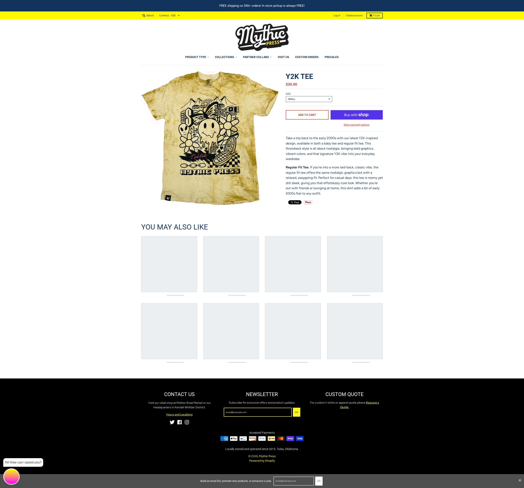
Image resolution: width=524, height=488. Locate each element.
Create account (354, 15)
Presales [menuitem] (332, 57)
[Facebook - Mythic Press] (179, 422)
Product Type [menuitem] (195, 57)
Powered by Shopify (262, 460)
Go (319, 481)
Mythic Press (267, 456)
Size (288, 94)
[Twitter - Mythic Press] (172, 422)
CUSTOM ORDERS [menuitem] (307, 57)
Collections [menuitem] (224, 57)
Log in (337, 15)
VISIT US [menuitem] (283, 57)
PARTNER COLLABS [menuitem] (256, 57)
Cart (376, 15)
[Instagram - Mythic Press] (186, 422)
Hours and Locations (179, 414)
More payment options (356, 124)
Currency (164, 15)
